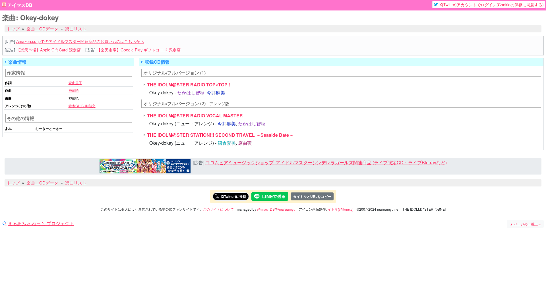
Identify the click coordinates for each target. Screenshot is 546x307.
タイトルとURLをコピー (312, 196)
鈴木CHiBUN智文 (82, 105)
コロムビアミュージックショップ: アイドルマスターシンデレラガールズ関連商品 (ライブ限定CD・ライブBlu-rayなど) (326, 162)
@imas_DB (266, 209)
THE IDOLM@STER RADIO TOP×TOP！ (189, 84)
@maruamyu (285, 209)
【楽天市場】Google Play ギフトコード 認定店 (139, 50)
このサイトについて (218, 209)
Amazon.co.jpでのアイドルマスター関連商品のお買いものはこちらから (80, 41)
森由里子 (75, 82)
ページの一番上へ (525, 223)
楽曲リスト (75, 29)
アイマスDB (19, 5)
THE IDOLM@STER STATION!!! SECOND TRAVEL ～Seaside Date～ (220, 135)
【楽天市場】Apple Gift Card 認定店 (48, 50)
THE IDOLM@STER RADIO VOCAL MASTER (195, 115)
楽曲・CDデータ (42, 29)
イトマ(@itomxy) (340, 209)
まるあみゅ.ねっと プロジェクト (41, 223)
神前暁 (74, 90)
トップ (13, 29)
